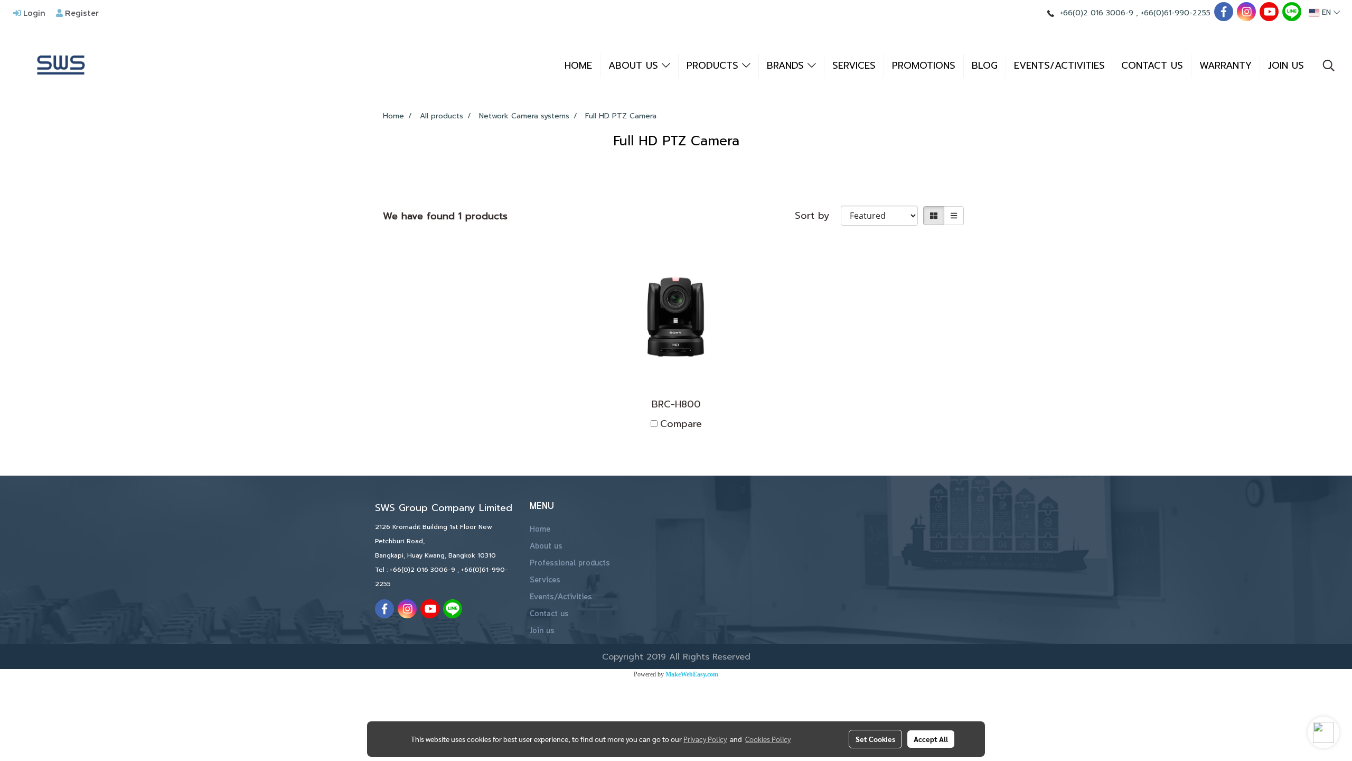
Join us (542, 631)
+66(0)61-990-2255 (1175, 12)
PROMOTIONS (923, 65)
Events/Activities (561, 597)
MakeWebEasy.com (691, 674)
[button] (1328, 65)
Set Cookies (875, 739)
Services (545, 580)
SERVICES (854, 65)
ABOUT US (635, 65)
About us (546, 546)
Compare (681, 424)
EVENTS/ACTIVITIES (1059, 65)
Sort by (818, 216)
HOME (578, 65)
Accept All (931, 739)
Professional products (570, 563)
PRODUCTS (714, 65)
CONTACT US (1152, 65)
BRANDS (787, 65)
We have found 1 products (445, 216)
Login (33, 12)
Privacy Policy (705, 739)
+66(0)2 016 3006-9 (1096, 12)
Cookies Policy (768, 739)
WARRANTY (1225, 65)
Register (81, 12)
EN (1326, 12)
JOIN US (1286, 65)
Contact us (549, 614)
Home (540, 529)
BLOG (985, 65)
